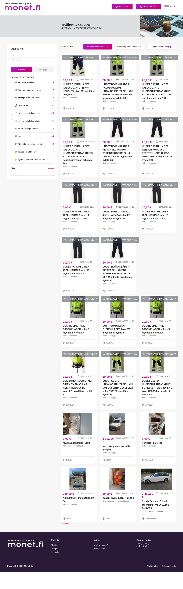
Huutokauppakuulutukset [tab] (129, 46)
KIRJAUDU (124, 6)
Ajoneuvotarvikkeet (26, 82)
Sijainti (13, 168)
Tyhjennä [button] (50, 168)
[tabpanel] (118, 287)
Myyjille (54, 545)
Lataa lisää (65, 523)
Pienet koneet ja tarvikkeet (30, 144)
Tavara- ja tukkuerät (27, 152)
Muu (20, 136)
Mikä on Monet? (101, 545)
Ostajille (54, 548)
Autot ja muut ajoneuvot (28, 98)
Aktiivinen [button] (21, 69)
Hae (12, 55)
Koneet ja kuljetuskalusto (29, 121)
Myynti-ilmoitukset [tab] (161, 46)
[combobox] (32, 173)
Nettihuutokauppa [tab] (97, 46)
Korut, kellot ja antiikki (28, 128)
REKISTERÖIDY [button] (149, 6)
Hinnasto (55, 552)
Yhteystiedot (99, 548)
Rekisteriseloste (169, 566)
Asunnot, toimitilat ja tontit (29, 90)
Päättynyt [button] (42, 69)
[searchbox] (12, 173)
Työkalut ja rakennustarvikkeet (31, 159)
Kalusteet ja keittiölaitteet (29, 113)
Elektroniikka (23, 105)
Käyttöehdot (152, 566)
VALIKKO (174, 6)
